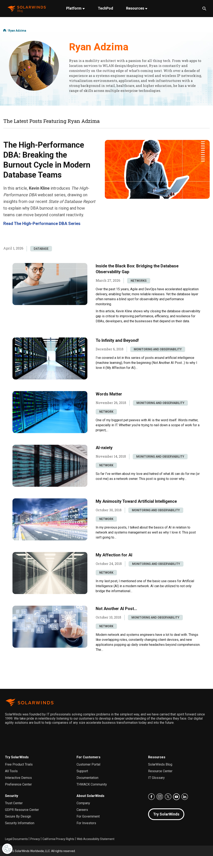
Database (41, 248)
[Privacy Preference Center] (7, 849)
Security (11, 796)
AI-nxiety (104, 447)
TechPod (105, 8)
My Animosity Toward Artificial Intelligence (136, 501)
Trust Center (14, 803)
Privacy (35, 839)
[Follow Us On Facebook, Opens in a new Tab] (151, 796)
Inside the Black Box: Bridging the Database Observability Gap (137, 268)
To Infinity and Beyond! (117, 340)
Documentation (87, 778)
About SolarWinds (90, 796)
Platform (74, 8)
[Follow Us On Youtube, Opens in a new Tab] (176, 796)
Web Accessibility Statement (95, 839)
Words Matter (109, 394)
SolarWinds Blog (160, 764)
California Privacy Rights (58, 839)
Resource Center (160, 771)
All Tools (11, 771)
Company (83, 803)
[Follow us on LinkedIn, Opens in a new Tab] (184, 796)
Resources (135, 8)
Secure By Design (18, 816)
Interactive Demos (18, 778)
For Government (88, 816)
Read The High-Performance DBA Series (41, 223)
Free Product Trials (19, 764)
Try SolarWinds (17, 757)
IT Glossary (156, 778)
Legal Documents (16, 839)
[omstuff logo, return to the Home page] (27, 9)
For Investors (86, 823)
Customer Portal (88, 764)
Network (106, 411)
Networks (139, 280)
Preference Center (18, 784)
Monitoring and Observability (158, 349)
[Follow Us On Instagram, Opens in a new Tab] (159, 796)
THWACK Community (92, 784)
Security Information (19, 823)
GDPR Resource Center (22, 810)
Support (82, 771)
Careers (82, 810)
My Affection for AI (114, 554)
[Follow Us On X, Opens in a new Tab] (168, 796)
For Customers (88, 757)
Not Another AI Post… (116, 608)
